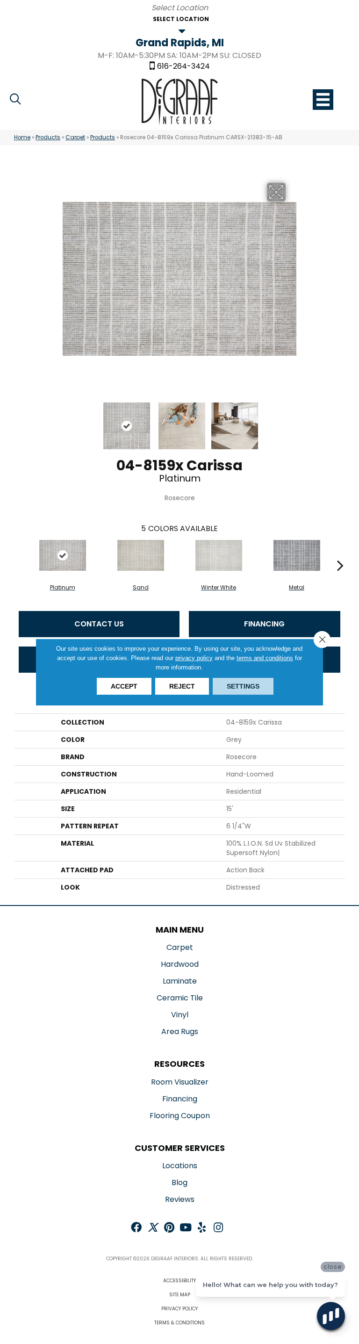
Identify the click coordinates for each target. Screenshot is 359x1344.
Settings (243, 686)
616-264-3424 (183, 66)
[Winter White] (219, 555)
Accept (124, 686)
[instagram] (218, 1228)
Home (22, 137)
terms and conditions (265, 657)
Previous (67, 421)
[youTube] (186, 1228)
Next (291, 421)
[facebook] (136, 1228)
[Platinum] (62, 555)
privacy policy (194, 657)
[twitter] (152, 1228)
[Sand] (140, 555)
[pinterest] (169, 1228)
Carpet (75, 137)
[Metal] (297, 555)
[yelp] (202, 1228)
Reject (182, 686)
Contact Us (99, 623)
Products (48, 137)
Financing (264, 623)
